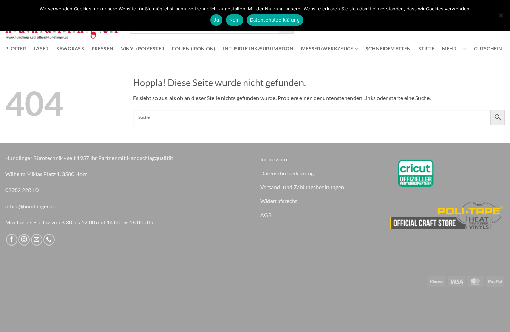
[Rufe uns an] (49, 240)
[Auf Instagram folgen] (24, 240)
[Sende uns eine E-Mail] (36, 240)
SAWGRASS (70, 48)
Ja (216, 20)
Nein (234, 20)
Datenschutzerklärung (275, 20)
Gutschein (488, 48)
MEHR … (452, 48)
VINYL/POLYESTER (142, 48)
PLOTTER (15, 48)
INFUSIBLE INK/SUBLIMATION (258, 48)
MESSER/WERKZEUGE (327, 48)
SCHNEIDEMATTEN (388, 48)
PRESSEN (102, 48)
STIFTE (426, 48)
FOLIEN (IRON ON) (193, 48)
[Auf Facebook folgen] (11, 240)
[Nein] (500, 17)
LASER (41, 48)
